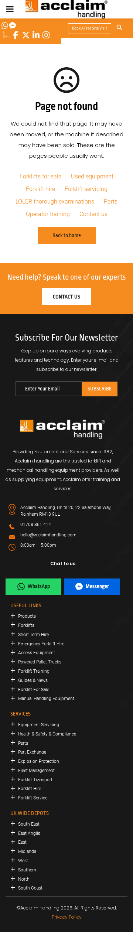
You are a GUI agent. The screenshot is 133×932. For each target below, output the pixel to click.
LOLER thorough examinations (55, 201)
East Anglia (29, 833)
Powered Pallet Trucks (39, 662)
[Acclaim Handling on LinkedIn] (35, 35)
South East (29, 824)
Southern (27, 870)
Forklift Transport (35, 779)
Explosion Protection (38, 761)
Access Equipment (36, 652)
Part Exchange (32, 752)
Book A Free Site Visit (89, 28)
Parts (110, 201)
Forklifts (26, 625)
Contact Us (66, 297)
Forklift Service (32, 797)
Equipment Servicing (38, 724)
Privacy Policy (67, 917)
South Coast (30, 888)
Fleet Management (36, 770)
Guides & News (33, 680)
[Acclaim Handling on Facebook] (15, 35)
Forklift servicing (86, 188)
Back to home (66, 235)
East (22, 842)
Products (27, 616)
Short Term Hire (33, 634)
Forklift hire (40, 188)
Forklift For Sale (33, 689)
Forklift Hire (29, 788)
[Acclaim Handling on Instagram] (45, 35)
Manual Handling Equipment (46, 698)
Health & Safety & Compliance (47, 734)
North (24, 879)
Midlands (27, 851)
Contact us (93, 214)
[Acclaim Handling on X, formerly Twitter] (25, 35)
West (23, 860)
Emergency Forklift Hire (41, 643)
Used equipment (92, 176)
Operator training (48, 214)
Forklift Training (34, 671)
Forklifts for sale (40, 176)
